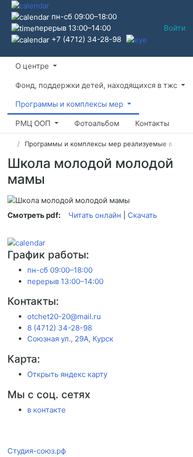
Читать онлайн (94, 215)
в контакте (46, 410)
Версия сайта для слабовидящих (9, 29)
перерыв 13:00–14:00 (65, 281)
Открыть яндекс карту (67, 374)
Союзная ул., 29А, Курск (70, 338)
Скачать (142, 215)
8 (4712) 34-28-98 (59, 327)
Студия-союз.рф (36, 451)
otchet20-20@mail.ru (64, 316)
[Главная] (10, 144)
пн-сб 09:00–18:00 (60, 270)
